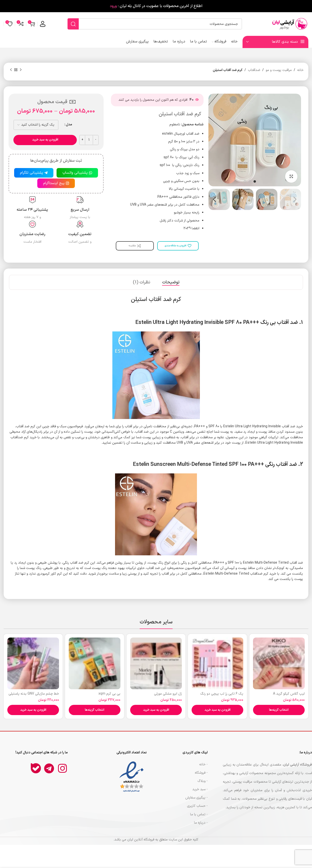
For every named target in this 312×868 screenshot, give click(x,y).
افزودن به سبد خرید (45, 139)
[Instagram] (63, 768)
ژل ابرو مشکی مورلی (168, 693)
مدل (69, 124)
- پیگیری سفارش (196, 797)
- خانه (203, 764)
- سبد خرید (200, 789)
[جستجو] (73, 24)
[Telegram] (49, 768)
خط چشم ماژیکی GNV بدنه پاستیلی (34, 693)
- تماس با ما (199, 814)
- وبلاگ (202, 781)
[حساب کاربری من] (43, 24)
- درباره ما (201, 822)
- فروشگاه (201, 772)
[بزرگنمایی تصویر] (291, 176)
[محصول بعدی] (11, 70)
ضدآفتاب (254, 70)
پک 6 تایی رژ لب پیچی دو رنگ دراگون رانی (221, 696)
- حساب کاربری (197, 805)
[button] (217, 710)
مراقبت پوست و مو (279, 70)
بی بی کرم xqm (109, 693)
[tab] (170, 282)
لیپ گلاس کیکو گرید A (289, 693)
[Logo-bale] (36, 768)
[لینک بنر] (156, 6)
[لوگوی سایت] (288, 23)
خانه (300, 70)
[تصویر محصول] (279, 663)
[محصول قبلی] (20, 70)
